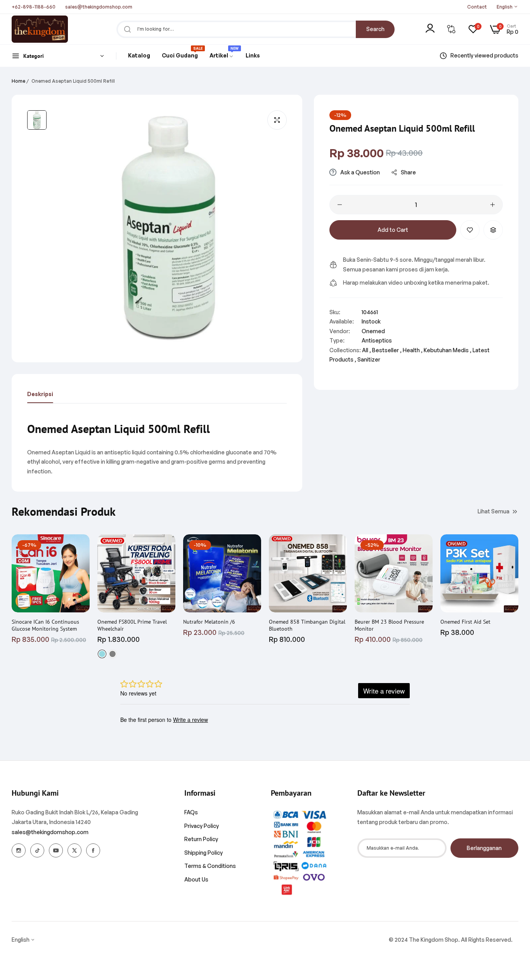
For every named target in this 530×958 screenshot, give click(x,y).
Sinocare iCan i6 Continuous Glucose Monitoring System (45, 625)
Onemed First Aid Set (465, 621)
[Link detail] (19, 850)
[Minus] (339, 204)
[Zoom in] (277, 120)
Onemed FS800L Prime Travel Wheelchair (132, 625)
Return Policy (201, 839)
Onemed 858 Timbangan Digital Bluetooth (307, 625)
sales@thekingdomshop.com (50, 832)
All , (366, 350)
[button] (470, 230)
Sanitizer (368, 359)
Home (18, 81)
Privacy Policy (201, 825)
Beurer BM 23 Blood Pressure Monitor (389, 625)
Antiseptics (377, 340)
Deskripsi (40, 394)
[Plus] (492, 204)
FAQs (191, 812)
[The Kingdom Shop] (40, 29)
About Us (196, 879)
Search (375, 29)
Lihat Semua (493, 511)
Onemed (373, 331)
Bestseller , (387, 350)
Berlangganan (484, 848)
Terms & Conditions (210, 865)
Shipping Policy (203, 852)
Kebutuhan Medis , (447, 350)
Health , (413, 350)
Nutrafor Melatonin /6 (209, 621)
